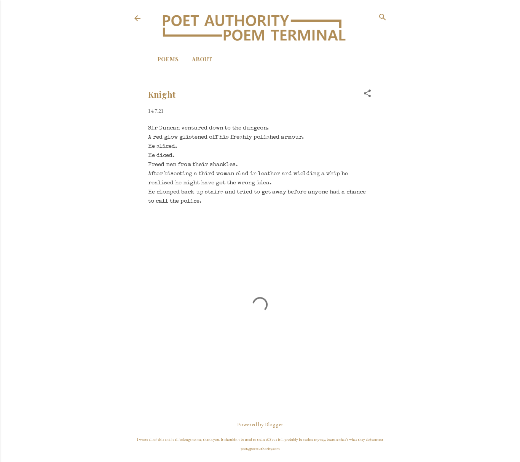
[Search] (382, 17)
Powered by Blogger (260, 424)
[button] (367, 94)
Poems (168, 59)
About (202, 59)
